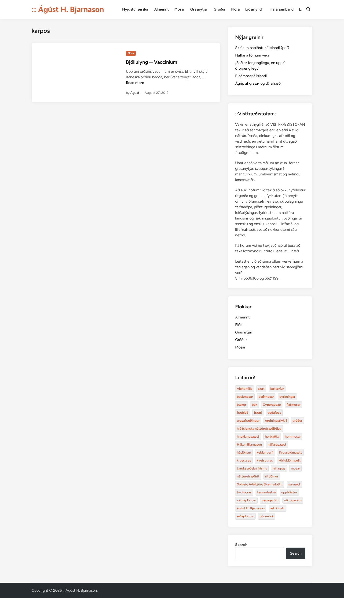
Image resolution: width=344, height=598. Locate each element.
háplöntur (244, 452)
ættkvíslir (277, 508)
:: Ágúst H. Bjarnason (68, 9)
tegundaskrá (266, 492)
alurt (261, 389)
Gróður (220, 9)
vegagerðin (270, 500)
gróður (297, 421)
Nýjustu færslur (135, 9)
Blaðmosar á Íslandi (251, 76)
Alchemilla (244, 389)
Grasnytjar (199, 9)
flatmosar (293, 405)
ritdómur (271, 476)
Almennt (161, 9)
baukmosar (245, 397)
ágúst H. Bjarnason (251, 508)
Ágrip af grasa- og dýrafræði (258, 83)
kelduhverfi (265, 452)
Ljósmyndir (254, 9)
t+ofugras (244, 492)
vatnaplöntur (246, 500)
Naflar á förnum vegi (252, 55)
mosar (295, 468)
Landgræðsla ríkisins (252, 468)
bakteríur (277, 389)
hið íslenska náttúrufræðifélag (259, 429)
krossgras (244, 460)
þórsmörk (267, 516)
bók (254, 405)
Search (241, 544)
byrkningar (287, 397)
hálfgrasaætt (276, 445)
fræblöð (242, 413)
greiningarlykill (276, 421)
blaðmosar (266, 397)
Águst (134, 93)
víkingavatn (293, 500)
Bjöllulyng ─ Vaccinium (151, 62)
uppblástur (289, 492)
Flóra (235, 9)
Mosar (179, 9)
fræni (258, 413)
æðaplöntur (245, 516)
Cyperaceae (272, 405)
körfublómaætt (289, 460)
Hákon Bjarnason (249, 445)
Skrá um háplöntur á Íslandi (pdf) (262, 47)
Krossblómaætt (290, 452)
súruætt (294, 484)
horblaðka (272, 437)
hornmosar (293, 437)
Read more (135, 82)
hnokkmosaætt (248, 437)
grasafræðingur (248, 421)
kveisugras (265, 460)
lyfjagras (279, 468)
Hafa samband (281, 9)
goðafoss (274, 413)
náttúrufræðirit (248, 476)
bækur (241, 405)
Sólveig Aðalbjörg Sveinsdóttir (260, 484)
